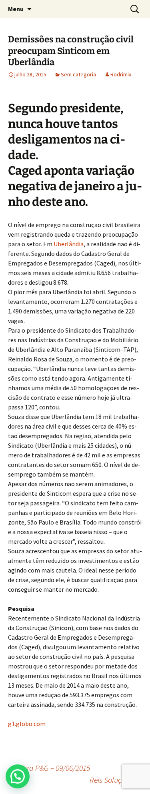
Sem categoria (78, 74)
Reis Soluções (116, 780)
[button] (18, 776)
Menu (16, 9)
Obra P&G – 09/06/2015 (49, 768)
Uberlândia (69, 244)
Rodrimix (120, 74)
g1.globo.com (27, 724)
